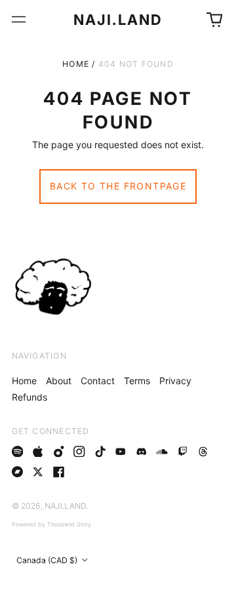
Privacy (175, 380)
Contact (98, 380)
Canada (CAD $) (47, 560)
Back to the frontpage (118, 185)
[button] (214, 19)
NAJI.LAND (118, 19)
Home (75, 64)
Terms (137, 380)
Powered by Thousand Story (51, 524)
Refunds (29, 397)
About (58, 380)
